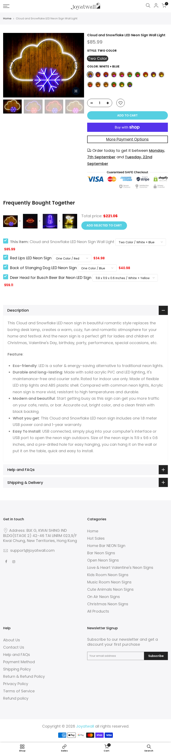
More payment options (127, 139)
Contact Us (13, 647)
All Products (98, 611)
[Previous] (10, 65)
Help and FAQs (16, 654)
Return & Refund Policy (24, 676)
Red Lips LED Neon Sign (31, 258)
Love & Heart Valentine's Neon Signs (120, 567)
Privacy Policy (15, 683)
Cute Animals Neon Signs (110, 589)
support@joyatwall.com (32, 550)
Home (7, 18)
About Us (11, 640)
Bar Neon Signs (101, 553)
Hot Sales (96, 538)
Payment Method (19, 661)
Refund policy (15, 698)
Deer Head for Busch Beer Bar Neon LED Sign (50, 277)
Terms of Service (19, 691)
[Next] (77, 65)
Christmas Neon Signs (107, 604)
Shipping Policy (17, 669)
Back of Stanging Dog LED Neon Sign (43, 267)
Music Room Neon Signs (109, 582)
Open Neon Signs (103, 560)
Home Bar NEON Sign (106, 545)
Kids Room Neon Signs (107, 574)
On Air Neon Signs (103, 596)
